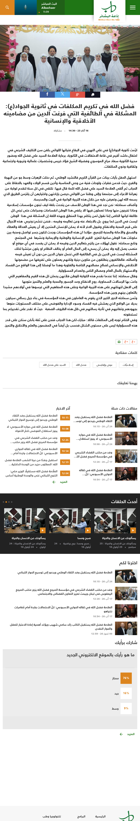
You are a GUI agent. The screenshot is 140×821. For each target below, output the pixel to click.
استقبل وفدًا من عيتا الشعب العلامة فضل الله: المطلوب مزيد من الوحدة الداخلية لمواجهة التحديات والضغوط (31, 462)
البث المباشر (49, 4)
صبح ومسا (84, 538)
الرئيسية (100, 816)
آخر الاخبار (63, 408)
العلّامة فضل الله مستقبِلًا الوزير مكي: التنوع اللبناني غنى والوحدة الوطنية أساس (31, 473)
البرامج (81, 816)
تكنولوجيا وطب (52, 816)
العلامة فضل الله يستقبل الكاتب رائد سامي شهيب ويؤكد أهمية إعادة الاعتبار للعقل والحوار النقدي (61, 626)
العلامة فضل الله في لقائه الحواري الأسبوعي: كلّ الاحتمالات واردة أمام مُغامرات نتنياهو (35, 451)
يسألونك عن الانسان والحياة (119, 538)
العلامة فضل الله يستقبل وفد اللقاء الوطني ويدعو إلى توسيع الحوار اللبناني (33, 417)
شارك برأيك (126, 642)
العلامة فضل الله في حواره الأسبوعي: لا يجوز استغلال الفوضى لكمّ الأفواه (32, 429)
